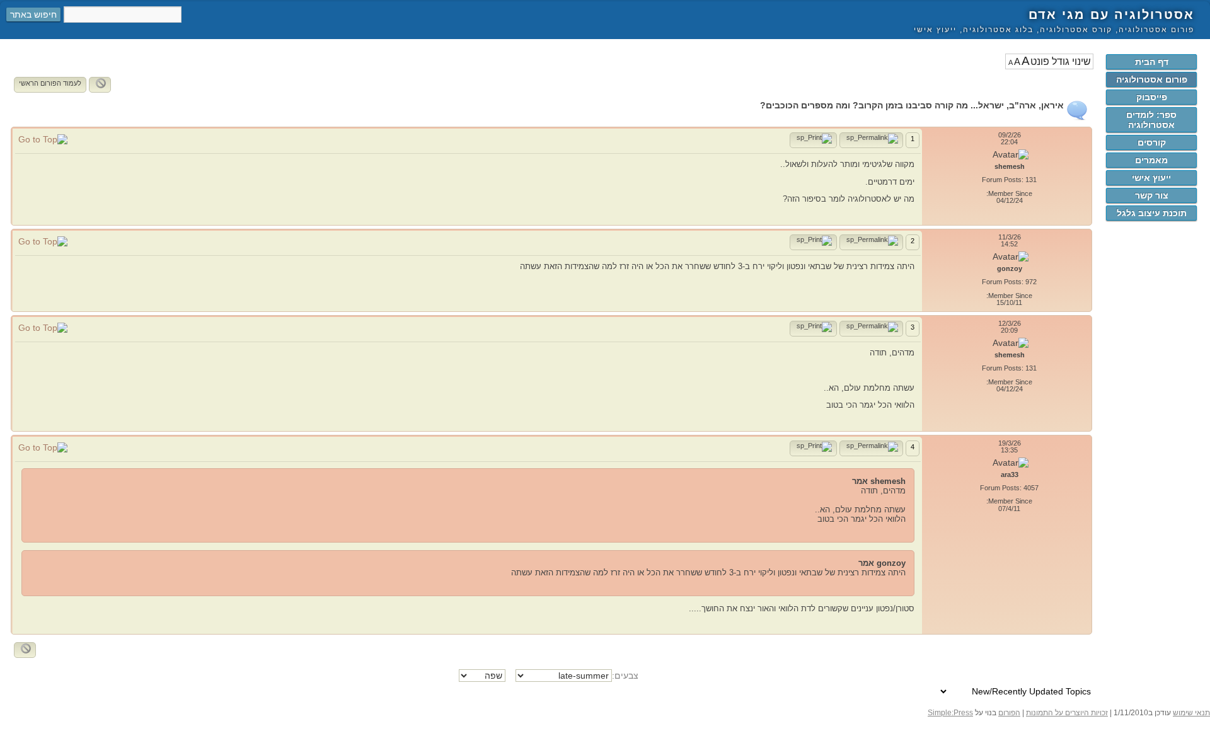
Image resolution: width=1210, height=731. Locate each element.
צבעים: (625, 676)
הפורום (1009, 712)
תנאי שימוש (1191, 712)
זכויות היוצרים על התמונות (1067, 712)
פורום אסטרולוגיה (1151, 79)
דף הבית (1151, 62)
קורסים (1152, 142)
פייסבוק (1151, 97)
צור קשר (1151, 195)
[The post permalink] (871, 140)
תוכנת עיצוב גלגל (1152, 213)
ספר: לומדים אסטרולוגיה (1151, 120)
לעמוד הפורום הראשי (50, 83)
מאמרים (1151, 160)
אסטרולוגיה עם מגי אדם (1111, 14)
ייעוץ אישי (1151, 178)
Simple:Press (950, 712)
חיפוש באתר (33, 14)
